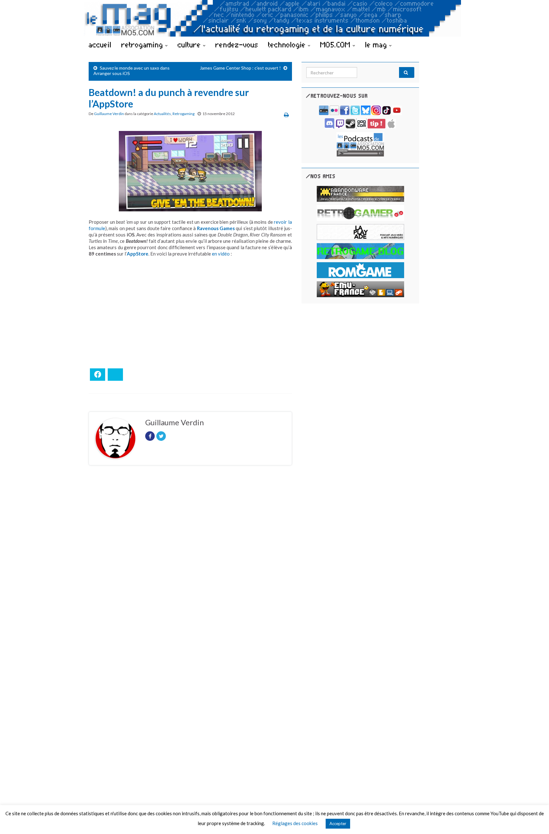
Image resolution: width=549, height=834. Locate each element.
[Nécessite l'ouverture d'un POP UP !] (360, 144)
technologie (288, 44)
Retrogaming (183, 113)
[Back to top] (535, 820)
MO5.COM (336, 44)
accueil (100, 44)
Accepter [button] (337, 823)
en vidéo (221, 253)
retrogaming (143, 44)
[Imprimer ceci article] (286, 115)
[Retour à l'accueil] (274, 18)
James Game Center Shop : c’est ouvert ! (240, 68)
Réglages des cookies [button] (295, 823)
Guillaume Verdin (109, 113)
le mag (377, 44)
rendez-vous (236, 44)
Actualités (162, 113)
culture (190, 44)
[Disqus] (190, 557)
